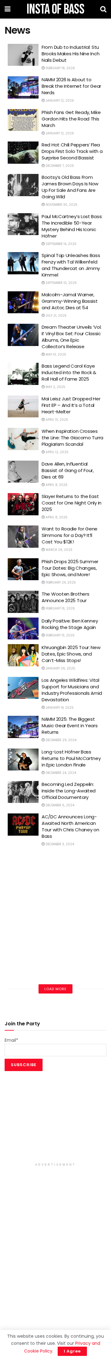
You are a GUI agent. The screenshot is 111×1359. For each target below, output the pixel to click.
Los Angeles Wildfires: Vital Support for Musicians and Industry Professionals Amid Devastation (72, 690)
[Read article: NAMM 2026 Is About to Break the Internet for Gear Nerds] (23, 87)
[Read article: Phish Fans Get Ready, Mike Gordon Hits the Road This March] (23, 120)
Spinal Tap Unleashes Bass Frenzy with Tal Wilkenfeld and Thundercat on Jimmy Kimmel (71, 265)
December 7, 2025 (59, 165)
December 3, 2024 (59, 844)
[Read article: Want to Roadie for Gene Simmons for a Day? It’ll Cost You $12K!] (23, 536)
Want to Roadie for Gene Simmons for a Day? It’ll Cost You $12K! (69, 535)
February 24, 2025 (60, 582)
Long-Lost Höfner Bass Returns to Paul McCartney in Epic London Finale (71, 758)
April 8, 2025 (56, 485)
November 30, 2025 (61, 204)
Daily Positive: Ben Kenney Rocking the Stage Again (70, 624)
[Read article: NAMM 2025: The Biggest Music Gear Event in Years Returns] (23, 727)
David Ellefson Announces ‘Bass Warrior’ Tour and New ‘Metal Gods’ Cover (72, 960)
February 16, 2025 (60, 608)
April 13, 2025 (56, 419)
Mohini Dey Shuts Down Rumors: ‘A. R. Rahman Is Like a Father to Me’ (72, 895)
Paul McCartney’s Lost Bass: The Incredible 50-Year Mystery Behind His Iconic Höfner (72, 226)
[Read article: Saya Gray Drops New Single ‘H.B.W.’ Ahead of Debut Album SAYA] (23, 929)
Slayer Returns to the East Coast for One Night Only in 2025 (71, 503)
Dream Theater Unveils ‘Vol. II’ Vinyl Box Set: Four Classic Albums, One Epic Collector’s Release (71, 337)
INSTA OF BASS (55, 9)
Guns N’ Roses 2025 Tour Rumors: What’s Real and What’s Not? (69, 862)
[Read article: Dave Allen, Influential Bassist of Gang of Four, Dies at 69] (23, 472)
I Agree (72, 1351)
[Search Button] (103, 9)
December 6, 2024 (59, 805)
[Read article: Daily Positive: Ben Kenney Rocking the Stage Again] (23, 629)
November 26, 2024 (61, 942)
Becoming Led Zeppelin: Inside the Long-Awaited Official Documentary (69, 790)
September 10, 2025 (61, 283)
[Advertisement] (55, 1119)
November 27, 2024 (61, 909)
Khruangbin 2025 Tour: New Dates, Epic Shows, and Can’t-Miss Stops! (71, 654)
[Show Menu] (7, 9)
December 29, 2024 (60, 740)
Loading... (55, 988)
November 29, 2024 (61, 877)
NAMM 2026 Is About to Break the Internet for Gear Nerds (71, 86)
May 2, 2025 (55, 387)
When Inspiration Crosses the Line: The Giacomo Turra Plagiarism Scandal (72, 437)
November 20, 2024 (61, 974)
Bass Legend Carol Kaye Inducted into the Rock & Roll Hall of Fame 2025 (69, 372)
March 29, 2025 (58, 549)
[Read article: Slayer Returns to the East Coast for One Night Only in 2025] (23, 504)
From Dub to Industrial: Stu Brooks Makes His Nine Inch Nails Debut (70, 53)
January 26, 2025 (60, 668)
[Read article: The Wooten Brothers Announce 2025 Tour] (23, 602)
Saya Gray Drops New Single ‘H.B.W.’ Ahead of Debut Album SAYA (72, 927)
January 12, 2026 (59, 100)
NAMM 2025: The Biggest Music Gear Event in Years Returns (70, 725)
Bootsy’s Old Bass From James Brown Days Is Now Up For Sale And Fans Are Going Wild (70, 187)
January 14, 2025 (59, 707)
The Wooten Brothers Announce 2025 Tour (65, 597)
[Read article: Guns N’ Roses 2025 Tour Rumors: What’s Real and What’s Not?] (23, 864)
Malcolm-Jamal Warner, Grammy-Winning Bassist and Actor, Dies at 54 (69, 301)
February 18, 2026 (60, 68)
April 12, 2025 (56, 452)
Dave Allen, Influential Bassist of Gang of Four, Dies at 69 (68, 470)
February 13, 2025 (60, 635)
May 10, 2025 (55, 354)
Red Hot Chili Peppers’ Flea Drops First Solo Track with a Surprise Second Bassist (72, 151)
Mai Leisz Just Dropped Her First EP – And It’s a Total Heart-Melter (71, 405)
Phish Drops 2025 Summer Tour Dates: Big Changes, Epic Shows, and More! (70, 568)
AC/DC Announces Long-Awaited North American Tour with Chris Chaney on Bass (70, 826)
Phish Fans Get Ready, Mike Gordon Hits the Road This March (71, 119)
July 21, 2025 (56, 315)
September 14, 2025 (60, 244)
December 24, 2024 (60, 772)
